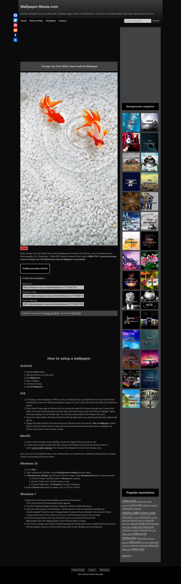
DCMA (24, 248)
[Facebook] (15, 15)
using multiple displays (42, 448)
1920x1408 (135, 517)
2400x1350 (143, 530)
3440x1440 (143, 546)
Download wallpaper (35, 269)
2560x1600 (129, 538)
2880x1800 (135, 542)
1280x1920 (146, 505)
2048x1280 (154, 524)
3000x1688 (145, 543)
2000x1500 (126, 524)
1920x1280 (127, 517)
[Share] (15, 39)
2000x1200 (141, 520)
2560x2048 (151, 538)
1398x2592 (154, 505)
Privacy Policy (36, 21)
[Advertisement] (69, 44)
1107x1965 (147, 502)
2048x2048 (148, 527)
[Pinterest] (15, 25)
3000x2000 (154, 543)
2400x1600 (152, 530)
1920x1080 (131, 513)
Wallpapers (127, 556)
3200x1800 (134, 546)
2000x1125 (134, 520)
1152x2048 (125, 505)
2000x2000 (134, 524)
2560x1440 (139, 534)
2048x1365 (126, 527)
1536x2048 (137, 509)
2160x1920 (126, 530)
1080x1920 (76, 313)
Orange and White (51, 313)
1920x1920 (154, 517)
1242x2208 (136, 505)
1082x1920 (140, 501)
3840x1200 (126, 550)
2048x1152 (144, 523)
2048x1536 (136, 527)
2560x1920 (142, 539)
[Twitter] (15, 20)
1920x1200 (147, 513)
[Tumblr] (15, 35)
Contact (62, 21)
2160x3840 (135, 530)
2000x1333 (149, 520)
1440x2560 (127, 508)
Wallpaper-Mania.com (39, 7)
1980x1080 (126, 520)
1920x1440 (144, 517)
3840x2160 (137, 549)
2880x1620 (125, 542)
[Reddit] (15, 30)
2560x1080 (127, 534)
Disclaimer (51, 21)
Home (23, 21)
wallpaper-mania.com (88, 574)
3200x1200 (126, 546)
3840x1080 (154, 545)
